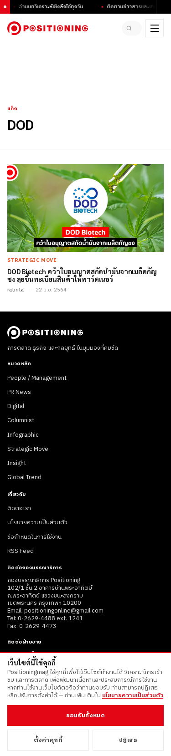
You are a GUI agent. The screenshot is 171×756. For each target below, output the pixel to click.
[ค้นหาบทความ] (132, 28)
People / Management (37, 378)
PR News (19, 392)
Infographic (23, 435)
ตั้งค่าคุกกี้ (48, 740)
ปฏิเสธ (128, 740)
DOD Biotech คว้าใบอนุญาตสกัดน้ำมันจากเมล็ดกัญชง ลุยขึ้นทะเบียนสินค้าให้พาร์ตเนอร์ (81, 275)
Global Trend (24, 477)
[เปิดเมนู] (154, 28)
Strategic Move (27, 449)
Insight (16, 463)
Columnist (20, 420)
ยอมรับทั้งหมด (85, 715)
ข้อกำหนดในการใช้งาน (34, 537)
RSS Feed (20, 551)
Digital (15, 406)
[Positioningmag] (47, 28)
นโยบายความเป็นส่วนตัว (37, 522)
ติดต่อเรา (19, 508)
